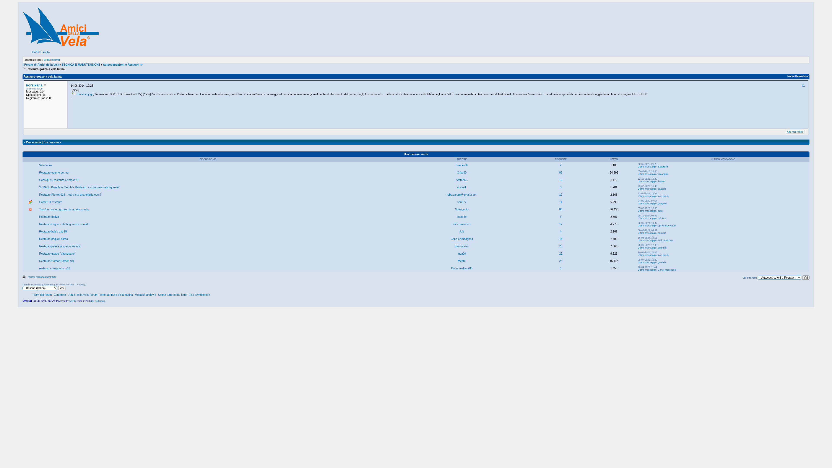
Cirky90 (461, 172)
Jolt (461, 231)
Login (47, 59)
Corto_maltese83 (461, 268)
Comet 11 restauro (50, 202)
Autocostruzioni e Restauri (121, 64)
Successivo (51, 142)
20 (560, 246)
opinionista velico (667, 225)
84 (560, 209)
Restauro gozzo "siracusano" (57, 253)
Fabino (661, 181)
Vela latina (45, 165)
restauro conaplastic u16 (54, 268)
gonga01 (662, 203)
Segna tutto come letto (172, 294)
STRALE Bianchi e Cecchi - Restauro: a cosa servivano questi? (79, 187)
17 (560, 224)
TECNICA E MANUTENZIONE (81, 64)
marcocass (462, 246)
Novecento (461, 209)
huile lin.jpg (85, 94)
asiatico (461, 216)
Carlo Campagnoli (462, 238)
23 (560, 261)
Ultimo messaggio (647, 166)
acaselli (461, 187)
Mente (462, 261)
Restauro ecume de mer (54, 172)
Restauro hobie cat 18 (53, 231)
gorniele (662, 233)
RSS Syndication (199, 294)
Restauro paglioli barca (53, 238)
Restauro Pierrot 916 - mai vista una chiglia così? (70, 194)
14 (560, 238)
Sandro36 (462, 165)
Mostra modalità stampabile (42, 276)
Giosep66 (663, 174)
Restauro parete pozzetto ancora (59, 246)
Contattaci (60, 294)
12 (560, 180)
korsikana (34, 85)
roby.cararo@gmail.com (461, 194)
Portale (36, 52)
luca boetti (663, 196)
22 (560, 253)
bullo (660, 211)
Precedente (33, 142)
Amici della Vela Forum (83, 294)
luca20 (462, 253)
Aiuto (46, 52)
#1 (803, 85)
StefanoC (462, 180)
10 (560, 194)
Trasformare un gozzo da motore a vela (64, 209)
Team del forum (42, 294)
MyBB (72, 301)
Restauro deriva (49, 216)
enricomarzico (461, 224)
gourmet (662, 247)
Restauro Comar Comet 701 (56, 261)
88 (560, 172)
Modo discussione (797, 76)
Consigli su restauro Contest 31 (59, 180)
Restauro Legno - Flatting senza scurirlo (64, 224)
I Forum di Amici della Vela (41, 64)
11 (560, 202)
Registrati (55, 59)
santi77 (461, 202)
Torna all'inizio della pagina (116, 294)
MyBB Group (98, 301)
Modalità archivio (145, 294)
